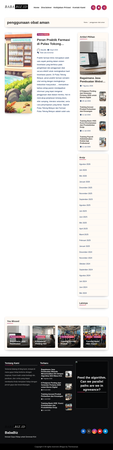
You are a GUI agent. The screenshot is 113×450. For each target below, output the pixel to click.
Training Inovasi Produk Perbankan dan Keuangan (88, 109)
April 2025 (83, 229)
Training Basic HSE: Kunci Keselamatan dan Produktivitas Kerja (52, 405)
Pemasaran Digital (17, 337)
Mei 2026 (83, 176)
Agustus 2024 (84, 275)
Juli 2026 (83, 170)
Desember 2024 (85, 252)
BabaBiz (43, 50)
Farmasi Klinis (43, 34)
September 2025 (86, 199)
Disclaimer (46, 7)
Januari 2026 (84, 182)
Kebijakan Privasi (62, 7)
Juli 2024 (83, 281)
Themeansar (73, 447)
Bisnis (89, 337)
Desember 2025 (85, 188)
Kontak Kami (79, 7)
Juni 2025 (83, 217)
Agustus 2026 (84, 164)
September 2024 (86, 270)
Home (36, 7)
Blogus (62, 447)
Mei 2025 (83, 223)
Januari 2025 (84, 246)
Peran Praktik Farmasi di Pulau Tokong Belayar (53, 44)
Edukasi (97, 337)
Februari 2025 (85, 240)
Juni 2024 (83, 287)
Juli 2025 (83, 211)
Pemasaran (40, 337)
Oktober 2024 (84, 264)
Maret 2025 (83, 234)
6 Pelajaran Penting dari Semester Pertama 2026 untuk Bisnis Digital (51, 385)
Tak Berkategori (67, 337)
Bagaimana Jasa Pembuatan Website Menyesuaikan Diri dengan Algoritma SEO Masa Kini (52, 373)
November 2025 (85, 193)
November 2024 (85, 258)
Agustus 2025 (84, 205)
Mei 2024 (83, 293)
